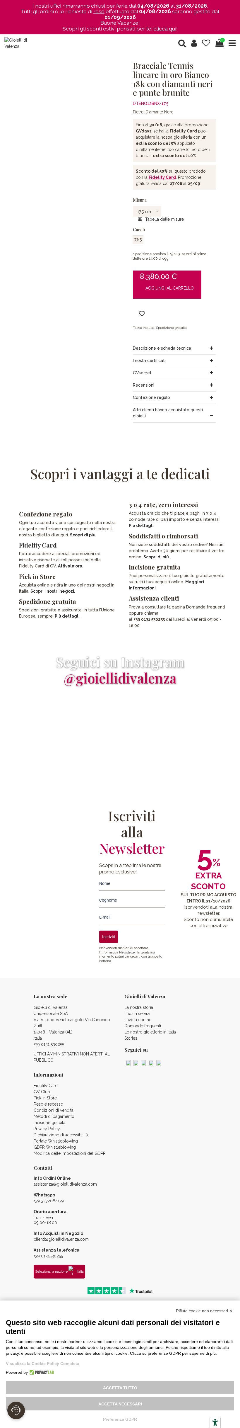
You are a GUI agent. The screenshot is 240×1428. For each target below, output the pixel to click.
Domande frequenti (142, 1026)
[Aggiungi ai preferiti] (142, 314)
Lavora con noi (138, 1019)
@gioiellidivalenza (120, 678)
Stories (130, 1038)
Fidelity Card (162, 177)
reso (98, 11)
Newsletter (127, 952)
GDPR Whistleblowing (55, 1147)
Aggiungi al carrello (169, 288)
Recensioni (143, 385)
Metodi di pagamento (54, 1116)
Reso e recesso (48, 1104)
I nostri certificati (149, 360)
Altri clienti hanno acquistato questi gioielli (168, 412)
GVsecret (142, 372)
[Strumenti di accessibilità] (215, 1422)
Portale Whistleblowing (56, 1141)
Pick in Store (45, 1098)
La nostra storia (138, 1007)
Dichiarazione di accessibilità (61, 1135)
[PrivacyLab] (41, 1372)
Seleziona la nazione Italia (59, 1271)
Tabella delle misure (164, 219)
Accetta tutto (120, 1387)
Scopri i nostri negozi (52, 591)
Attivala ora (70, 566)
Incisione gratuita (49, 1122)
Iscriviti (108, 936)
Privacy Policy (47, 1128)
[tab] (174, 348)
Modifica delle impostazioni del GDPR (70, 1153)
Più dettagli (67, 616)
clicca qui (164, 28)
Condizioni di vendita (53, 1110)
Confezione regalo (151, 397)
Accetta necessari (120, 1404)
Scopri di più (82, 535)
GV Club (42, 1091)
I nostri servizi (137, 1013)
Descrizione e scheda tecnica (162, 348)
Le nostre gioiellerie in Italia (150, 1032)
